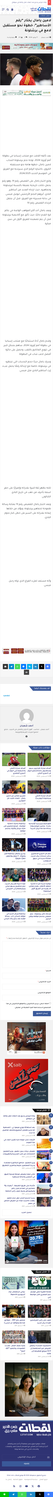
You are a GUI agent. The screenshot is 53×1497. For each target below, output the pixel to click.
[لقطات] (40, 9)
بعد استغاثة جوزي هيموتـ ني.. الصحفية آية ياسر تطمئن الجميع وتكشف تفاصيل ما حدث (18, 1130)
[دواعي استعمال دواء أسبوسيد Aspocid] (13, 1282)
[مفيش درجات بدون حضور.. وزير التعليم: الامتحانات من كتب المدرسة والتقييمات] (44, 1155)
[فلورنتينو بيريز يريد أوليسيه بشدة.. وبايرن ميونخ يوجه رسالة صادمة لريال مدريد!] (39, 814)
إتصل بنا (9, 1480)
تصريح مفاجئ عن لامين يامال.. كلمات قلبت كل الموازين (15, 798)
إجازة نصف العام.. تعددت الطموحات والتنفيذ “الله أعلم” (15, 1348)
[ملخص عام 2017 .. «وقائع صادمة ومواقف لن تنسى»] (13, 1311)
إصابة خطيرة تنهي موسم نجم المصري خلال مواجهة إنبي (40, 1294)
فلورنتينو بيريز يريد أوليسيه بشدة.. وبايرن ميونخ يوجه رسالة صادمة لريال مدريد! (40, 826)
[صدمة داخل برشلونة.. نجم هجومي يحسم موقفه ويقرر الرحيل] (39, 905)
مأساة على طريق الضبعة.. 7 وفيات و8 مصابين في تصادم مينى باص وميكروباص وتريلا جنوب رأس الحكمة (19, 1188)
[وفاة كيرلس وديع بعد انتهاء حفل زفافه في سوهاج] (44, 1119)
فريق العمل (43, 1480)
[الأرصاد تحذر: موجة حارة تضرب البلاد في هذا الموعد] (44, 1143)
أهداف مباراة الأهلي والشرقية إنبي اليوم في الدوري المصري (16, 771)
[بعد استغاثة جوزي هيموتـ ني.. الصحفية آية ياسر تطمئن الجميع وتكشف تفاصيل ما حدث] (44, 1131)
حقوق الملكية (18, 1480)
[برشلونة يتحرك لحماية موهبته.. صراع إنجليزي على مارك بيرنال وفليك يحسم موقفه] (13, 814)
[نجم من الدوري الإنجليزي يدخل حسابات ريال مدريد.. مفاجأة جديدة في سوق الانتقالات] (39, 844)
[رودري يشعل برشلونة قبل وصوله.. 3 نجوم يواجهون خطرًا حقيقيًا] (13, 844)
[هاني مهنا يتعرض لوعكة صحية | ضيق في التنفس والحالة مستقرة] (44, 1178)
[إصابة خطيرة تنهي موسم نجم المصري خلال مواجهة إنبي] (39, 1282)
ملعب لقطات (45, 16)
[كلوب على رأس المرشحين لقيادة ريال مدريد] (39, 1311)
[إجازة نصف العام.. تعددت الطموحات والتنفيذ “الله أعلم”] (13, 1336)
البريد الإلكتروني (44, 982)
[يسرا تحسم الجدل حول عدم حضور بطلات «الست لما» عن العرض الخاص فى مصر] (44, 1202)
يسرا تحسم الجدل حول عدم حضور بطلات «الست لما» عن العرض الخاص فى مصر (19, 1201)
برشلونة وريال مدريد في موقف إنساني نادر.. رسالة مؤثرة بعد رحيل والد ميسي (14, 916)
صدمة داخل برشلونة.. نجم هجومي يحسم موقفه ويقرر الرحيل (40, 916)
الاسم (48, 971)
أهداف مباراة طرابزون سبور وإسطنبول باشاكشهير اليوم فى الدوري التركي (39, 771)
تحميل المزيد (26, 1213)
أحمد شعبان (45, 37)
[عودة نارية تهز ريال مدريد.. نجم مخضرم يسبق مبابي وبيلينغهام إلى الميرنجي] (13, 874)
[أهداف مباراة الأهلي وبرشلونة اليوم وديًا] (39, 787)
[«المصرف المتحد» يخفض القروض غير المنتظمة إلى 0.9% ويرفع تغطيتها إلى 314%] (39, 1336)
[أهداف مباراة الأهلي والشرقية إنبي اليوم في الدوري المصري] (13, 759)
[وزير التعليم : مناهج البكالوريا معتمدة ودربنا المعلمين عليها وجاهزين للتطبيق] (44, 1166)
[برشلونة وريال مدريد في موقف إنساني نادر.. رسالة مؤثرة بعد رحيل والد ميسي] (13, 905)
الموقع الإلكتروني (44, 993)
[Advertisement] (26, 126)
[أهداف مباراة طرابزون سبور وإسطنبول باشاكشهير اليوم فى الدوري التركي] (39, 759)
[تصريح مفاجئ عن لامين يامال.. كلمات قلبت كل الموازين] (13, 787)
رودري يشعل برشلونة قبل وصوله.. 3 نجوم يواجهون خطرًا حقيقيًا (14, 856)
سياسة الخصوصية (31, 1480)
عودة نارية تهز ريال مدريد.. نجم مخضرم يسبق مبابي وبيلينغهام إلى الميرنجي (14, 886)
